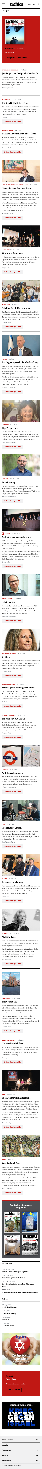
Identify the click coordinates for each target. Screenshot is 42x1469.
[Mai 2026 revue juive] (12, 1245)
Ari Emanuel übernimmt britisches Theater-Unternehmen (20, 1292)
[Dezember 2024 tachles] (12, 1222)
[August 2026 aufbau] (30, 1245)
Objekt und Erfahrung (9, 1313)
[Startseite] (16, 4)
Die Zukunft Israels (8, 1326)
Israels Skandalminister (9, 1307)
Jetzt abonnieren (14, 1390)
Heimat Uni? (6, 1319)
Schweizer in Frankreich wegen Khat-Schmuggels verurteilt (18, 1285)
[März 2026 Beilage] (30, 1222)
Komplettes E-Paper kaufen (17, 58)
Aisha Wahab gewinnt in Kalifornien (13, 1278)
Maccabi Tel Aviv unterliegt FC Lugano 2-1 (15, 1271)
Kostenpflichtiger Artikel (13, 121)
